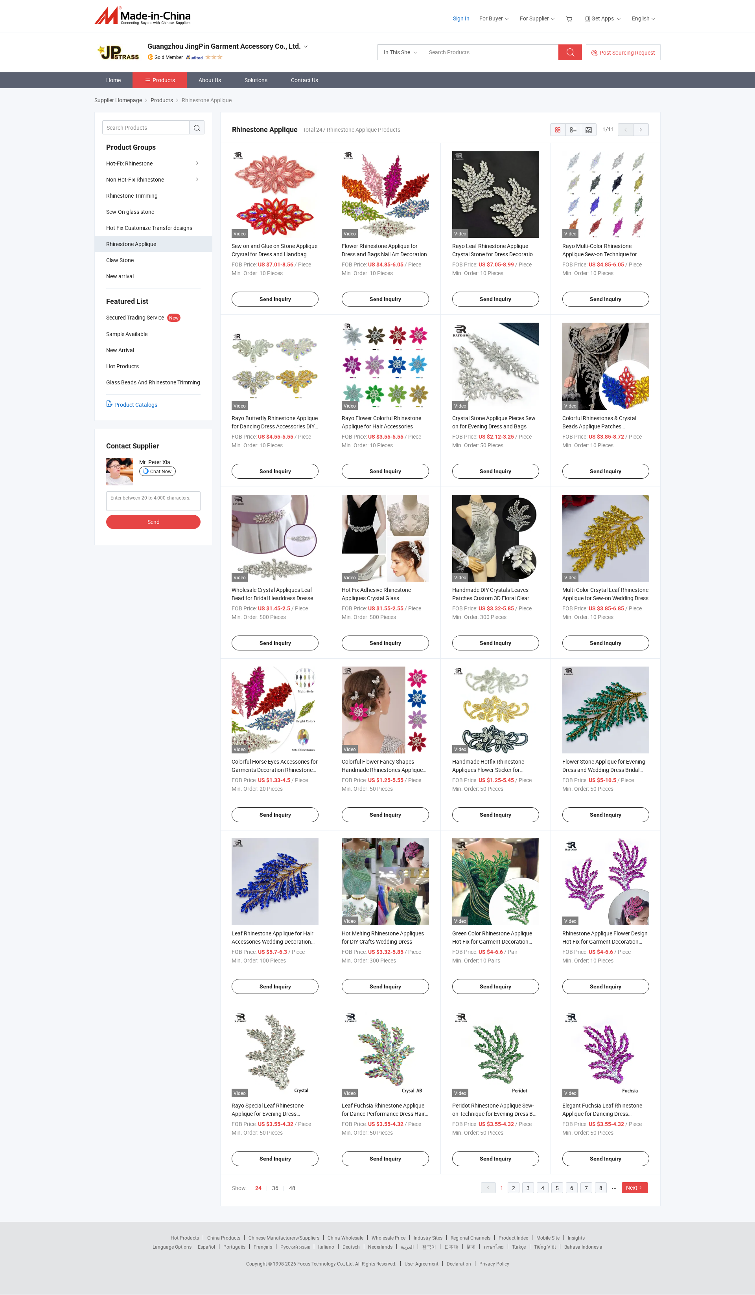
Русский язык (295, 1247)
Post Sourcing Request (627, 52)
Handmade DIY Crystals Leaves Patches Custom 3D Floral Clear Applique (490, 598)
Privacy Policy (494, 1263)
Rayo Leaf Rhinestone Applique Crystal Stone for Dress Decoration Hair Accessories (494, 254)
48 (292, 1188)
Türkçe (519, 1247)
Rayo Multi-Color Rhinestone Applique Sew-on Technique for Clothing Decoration (599, 254)
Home (113, 80)
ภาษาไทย (494, 1247)
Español (206, 1247)
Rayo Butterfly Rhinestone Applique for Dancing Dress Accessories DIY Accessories (275, 426)
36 (275, 1188)
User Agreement (421, 1263)
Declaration (459, 1263)
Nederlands (380, 1247)
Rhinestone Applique (131, 244)
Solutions (256, 80)
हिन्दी (471, 1247)
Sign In (461, 18)
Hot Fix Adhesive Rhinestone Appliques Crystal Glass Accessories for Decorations (376, 598)
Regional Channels (470, 1237)
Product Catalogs (135, 404)
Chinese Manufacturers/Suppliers (284, 1237)
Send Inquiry (275, 299)
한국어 (429, 1247)
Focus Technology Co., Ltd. (326, 1263)
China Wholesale (345, 1237)
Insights (576, 1237)
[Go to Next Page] (640, 130)
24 (258, 1188)
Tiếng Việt (545, 1247)
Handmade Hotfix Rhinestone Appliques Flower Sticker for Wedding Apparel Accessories (488, 770)
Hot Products (185, 1237)
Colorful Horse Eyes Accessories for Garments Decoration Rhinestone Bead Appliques (275, 770)
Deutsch (351, 1247)
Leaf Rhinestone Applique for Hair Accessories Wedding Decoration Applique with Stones (272, 941)
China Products (223, 1237)
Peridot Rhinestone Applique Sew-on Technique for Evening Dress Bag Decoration (495, 1114)
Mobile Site (548, 1237)
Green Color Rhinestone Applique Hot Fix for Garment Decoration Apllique (492, 941)
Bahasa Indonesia (583, 1247)
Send (153, 521)
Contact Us (304, 80)
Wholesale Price (388, 1237)
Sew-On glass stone (130, 211)
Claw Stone (120, 260)
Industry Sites (428, 1237)
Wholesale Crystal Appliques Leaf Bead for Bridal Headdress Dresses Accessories (274, 598)
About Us (210, 80)
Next (631, 1187)
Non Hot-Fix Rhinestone (135, 179)
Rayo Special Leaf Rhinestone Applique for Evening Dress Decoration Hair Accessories (268, 1114)
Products (164, 80)
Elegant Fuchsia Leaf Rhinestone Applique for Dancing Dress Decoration (602, 1114)
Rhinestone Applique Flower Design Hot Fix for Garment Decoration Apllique (605, 941)
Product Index (513, 1237)
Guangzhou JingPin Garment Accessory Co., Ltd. (224, 46)
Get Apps (602, 18)
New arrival (120, 276)
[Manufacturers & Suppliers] (144, 15)
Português (234, 1247)
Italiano (326, 1247)
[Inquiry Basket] (570, 18)
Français (263, 1247)
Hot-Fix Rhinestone (129, 163)
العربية (407, 1247)
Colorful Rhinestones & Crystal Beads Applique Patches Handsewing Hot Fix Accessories (602, 426)
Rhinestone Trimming (132, 195)
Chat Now (160, 471)
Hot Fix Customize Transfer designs (149, 227)
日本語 (451, 1247)
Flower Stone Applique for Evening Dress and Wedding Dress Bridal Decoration (603, 770)
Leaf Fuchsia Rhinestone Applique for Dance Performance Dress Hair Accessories (383, 1114)
